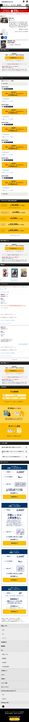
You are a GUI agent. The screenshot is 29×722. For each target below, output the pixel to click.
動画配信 (19, 5)
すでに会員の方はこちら (19, 60)
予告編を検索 (5, 34)
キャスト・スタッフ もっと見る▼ (21, 31)
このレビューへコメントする (5, 323)
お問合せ (3, 679)
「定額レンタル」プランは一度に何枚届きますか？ (11, 456)
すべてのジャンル (10, 13)
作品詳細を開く (6, 98)
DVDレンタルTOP (3, 13)
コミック (8, 5)
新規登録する (14, 496)
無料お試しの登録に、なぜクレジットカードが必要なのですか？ (13, 452)
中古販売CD (14, 5)
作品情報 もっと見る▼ (23, 29)
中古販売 (4, 662)
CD (4, 5)
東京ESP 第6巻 (10, 42)
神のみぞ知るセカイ (14, 280)
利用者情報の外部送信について (15, 621)
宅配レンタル (5, 654)
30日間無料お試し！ (14, 57)
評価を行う (4, 29)
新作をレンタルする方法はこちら (7, 67)
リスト (24, 2)
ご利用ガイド (4, 670)
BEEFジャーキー (4, 303)
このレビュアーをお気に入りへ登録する (7, 320)
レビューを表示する (4, 307)
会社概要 (2, 618)
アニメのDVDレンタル (18, 13)
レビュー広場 (4, 683)
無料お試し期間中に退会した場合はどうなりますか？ (11, 447)
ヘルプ (2, 674)
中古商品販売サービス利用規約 (6, 619)
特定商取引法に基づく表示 (5, 621)
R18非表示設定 (5, 666)
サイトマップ (23, 621)
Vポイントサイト (5, 687)
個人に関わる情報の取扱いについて (17, 619)
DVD (1, 5)
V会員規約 (6, 618)
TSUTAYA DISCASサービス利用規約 (14, 618)
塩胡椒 (2, 335)
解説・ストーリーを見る (8, 101)
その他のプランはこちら (10, 60)
